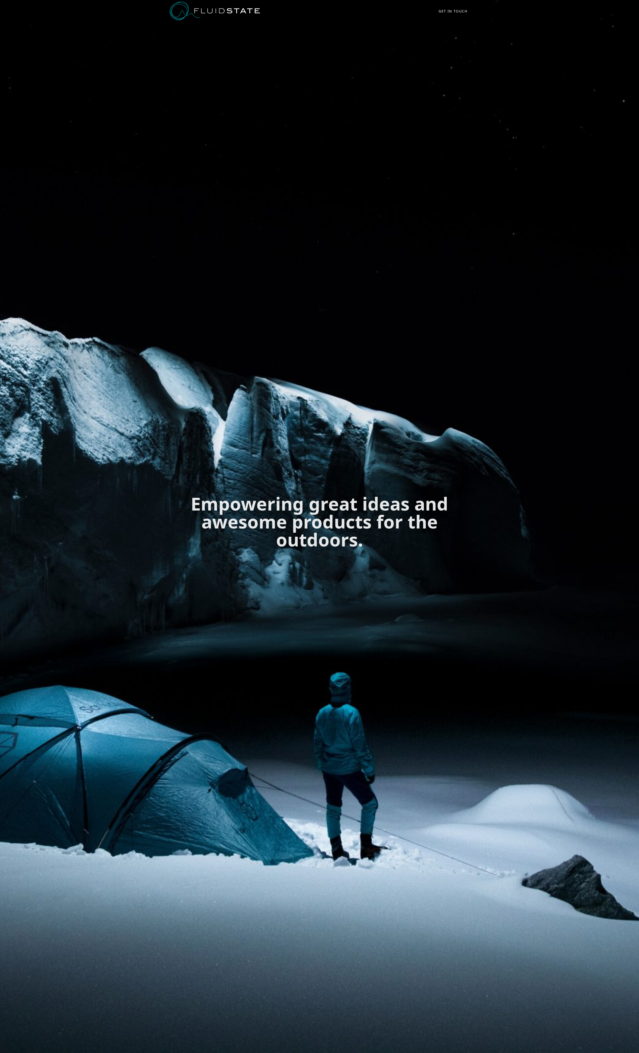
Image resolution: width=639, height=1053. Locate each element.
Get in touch (453, 11)
